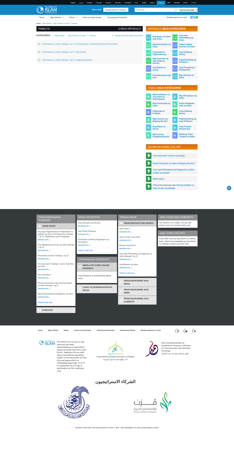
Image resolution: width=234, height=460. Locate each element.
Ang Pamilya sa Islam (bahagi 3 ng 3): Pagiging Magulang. (67, 60)
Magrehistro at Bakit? (115, 10)
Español (89, 3)
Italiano (152, 3)
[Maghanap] (176, 10)
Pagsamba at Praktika (159, 112)
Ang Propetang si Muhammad (187, 68)
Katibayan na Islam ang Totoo (161, 37)
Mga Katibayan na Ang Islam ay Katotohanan (161, 96)
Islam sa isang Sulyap (92, 17)
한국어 (185, 3)
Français (99, 3)
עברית (193, 3)
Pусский (118, 3)
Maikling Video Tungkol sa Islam (187, 135)
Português (127, 3)
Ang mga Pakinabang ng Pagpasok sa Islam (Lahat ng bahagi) (173, 171)
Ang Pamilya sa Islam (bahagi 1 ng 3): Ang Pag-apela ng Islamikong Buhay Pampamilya (80, 44)
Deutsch (108, 3)
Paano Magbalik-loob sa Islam (187, 104)
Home (41, 17)
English (73, 3)
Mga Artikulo (55, 17)
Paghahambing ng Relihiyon (187, 61)
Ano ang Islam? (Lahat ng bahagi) (169, 155)
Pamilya (93, 36)
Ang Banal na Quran (159, 68)
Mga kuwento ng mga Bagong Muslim (160, 60)
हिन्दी (169, 3)
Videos (72, 17)
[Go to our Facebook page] (177, 331)
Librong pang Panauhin (117, 17)
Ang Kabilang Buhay (185, 53)
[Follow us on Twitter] (186, 331)
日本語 (144, 3)
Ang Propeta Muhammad (185, 127)
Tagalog (161, 3)
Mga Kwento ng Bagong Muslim (160, 120)
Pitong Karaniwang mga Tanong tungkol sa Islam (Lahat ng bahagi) (173, 186)
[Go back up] (229, 188)
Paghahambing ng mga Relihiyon (187, 120)
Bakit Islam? (159, 179)
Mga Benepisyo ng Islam (188, 96)
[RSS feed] (194, 331)
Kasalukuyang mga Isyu (162, 76)
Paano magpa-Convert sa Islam (187, 45)
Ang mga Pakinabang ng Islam (186, 37)
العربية (81, 3)
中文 (136, 3)
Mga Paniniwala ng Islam (161, 45)
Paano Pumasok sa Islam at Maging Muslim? (174, 163)
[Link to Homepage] (46, 10)
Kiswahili (176, 3)
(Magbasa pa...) (44, 240)
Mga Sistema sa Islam (61, 23)
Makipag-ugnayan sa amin (177, 17)
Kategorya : (43, 35)
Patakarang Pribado (127, 330)
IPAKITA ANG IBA (45, 302)
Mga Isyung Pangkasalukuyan (161, 135)
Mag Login (96, 10)
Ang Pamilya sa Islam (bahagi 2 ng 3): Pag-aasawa (64, 52)
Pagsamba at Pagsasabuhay (159, 53)
